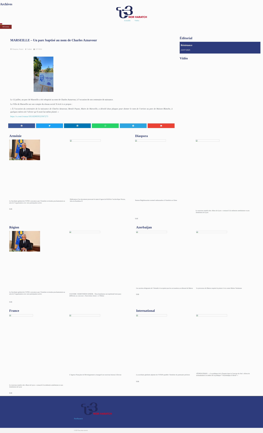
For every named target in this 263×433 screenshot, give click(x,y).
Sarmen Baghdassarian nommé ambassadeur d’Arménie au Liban (156, 200)
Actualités (127, 20)
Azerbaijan (144, 227)
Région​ (14, 227)
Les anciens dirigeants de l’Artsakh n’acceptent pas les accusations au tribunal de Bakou (164, 288)
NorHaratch (78, 419)
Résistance (186, 45)
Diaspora (15, 49)
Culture (29, 49)
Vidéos (137, 20)
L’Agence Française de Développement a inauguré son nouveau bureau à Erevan (95, 375)
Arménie (15, 136)
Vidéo (184, 58)
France (21, 49)
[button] (21, 125)
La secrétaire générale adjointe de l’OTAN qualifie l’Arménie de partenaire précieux (163, 375)
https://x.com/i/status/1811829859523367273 (29, 116)
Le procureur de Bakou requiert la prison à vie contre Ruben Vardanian (219, 288)
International (145, 310)
